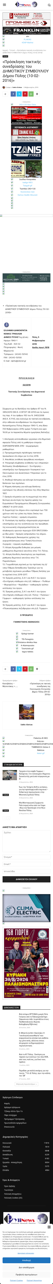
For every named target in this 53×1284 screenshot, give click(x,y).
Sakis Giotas (17, 87)
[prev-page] (4, 818)
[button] (49, 1227)
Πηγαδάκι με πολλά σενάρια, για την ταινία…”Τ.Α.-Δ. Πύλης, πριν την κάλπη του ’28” (34, 1073)
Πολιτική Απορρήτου (34, 1280)
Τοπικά (12, 50)
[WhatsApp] (31, 94)
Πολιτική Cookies (16, 1280)
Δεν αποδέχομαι (26, 1267)
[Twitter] (19, 94)
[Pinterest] (25, 94)
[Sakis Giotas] (4, 87)
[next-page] (8, 818)
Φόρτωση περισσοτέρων (25, 1084)
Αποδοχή (26, 1260)
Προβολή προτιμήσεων (26, 1274)
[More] (37, 94)
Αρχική (5, 50)
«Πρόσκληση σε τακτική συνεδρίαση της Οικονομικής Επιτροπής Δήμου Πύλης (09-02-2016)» (40, 689)
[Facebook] (13, 94)
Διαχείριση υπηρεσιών (26, 1253)
